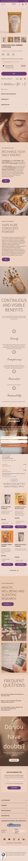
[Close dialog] (27, 408)
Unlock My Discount (14, 445)
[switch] (3, 859)
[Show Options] (26, 437)
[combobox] (13, 437)
